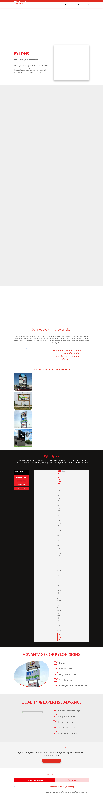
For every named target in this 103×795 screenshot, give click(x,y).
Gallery (80, 5)
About (74, 5)
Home (52, 5)
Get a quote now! (61, 637)
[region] (51, 28)
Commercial (59, 5)
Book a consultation (51, 761)
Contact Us (86, 5)
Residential (68, 5)
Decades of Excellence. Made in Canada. (81, 1)
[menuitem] (21, 472)
